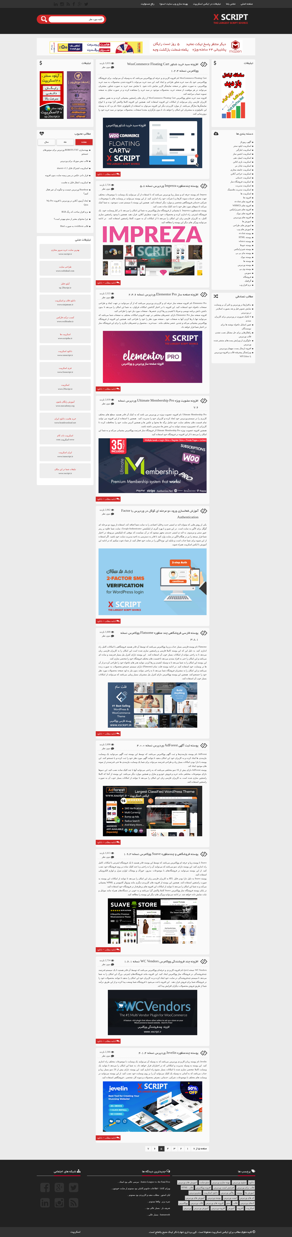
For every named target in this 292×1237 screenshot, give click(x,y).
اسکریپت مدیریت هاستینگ (239, 189)
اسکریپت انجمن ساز (242, 154)
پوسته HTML (245, 237)
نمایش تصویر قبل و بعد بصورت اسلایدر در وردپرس (233, 310)
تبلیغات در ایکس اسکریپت (207, 4)
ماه (65, 142)
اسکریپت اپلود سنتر (242, 146)
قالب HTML (187, 1187)
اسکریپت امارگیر (243, 150)
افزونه (240, 1208)
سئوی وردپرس (239, 1182)
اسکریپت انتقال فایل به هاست (74, 182)
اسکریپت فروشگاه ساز (240, 181)
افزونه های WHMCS (242, 205)
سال (46, 142)
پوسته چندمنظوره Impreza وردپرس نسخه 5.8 (169, 186)
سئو (228, 1203)
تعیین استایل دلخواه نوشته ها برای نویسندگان (236, 326)
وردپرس (187, 1208)
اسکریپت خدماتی (243, 177)
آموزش (231, 1208)
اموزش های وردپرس (187, 1182)
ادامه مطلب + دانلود (106, 174)
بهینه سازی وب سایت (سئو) (174, 4)
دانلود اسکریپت (211, 1193)
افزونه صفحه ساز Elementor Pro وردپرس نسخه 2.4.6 (163, 295)
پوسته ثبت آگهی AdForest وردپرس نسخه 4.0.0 (167, 746)
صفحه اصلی (247, 4)
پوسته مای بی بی (243, 253)
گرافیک (248, 281)
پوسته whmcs (245, 241)
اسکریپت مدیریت (243, 185)
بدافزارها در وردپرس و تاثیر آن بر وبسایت (232, 304)
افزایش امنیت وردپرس (224, 1187)
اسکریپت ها (246, 193)
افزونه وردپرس (218, 1208)
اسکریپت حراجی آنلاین (241, 173)
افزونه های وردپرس (242, 217)
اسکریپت (250, 1208)
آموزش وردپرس (201, 1208)
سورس (248, 273)
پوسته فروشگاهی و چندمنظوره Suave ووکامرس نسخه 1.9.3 (161, 854)
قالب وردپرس (196, 1203)
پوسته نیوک (246, 257)
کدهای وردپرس (247, 1203)
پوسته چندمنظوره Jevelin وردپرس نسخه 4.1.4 (168, 1053)
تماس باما (231, 4)
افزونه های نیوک (243, 213)
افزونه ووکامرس (203, 1187)
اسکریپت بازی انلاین (242, 162)
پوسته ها (247, 261)
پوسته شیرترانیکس (242, 249)
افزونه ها (247, 197)
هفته (84, 142)
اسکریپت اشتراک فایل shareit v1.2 (72, 168)
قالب (235, 1203)
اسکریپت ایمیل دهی (242, 158)
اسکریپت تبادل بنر (243, 166)
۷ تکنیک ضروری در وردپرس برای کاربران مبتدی (233, 318)
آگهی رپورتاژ (245, 142)
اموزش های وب (244, 229)
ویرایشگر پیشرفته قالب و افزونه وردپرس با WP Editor (232, 354)
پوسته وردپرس (244, 265)
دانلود (251, 1182)
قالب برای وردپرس (245, 1187)
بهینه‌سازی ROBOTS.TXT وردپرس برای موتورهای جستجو (65, 152)
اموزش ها (246, 221)
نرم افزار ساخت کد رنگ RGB (75, 212)
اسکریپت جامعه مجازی (240, 170)
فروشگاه (247, 277)
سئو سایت (204, 1182)
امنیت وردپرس (230, 1198)
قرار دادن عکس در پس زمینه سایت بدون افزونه (66, 175)
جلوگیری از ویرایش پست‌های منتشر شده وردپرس (232, 342)
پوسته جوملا (245, 245)
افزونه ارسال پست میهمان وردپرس (235, 348)
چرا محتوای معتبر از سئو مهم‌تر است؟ (71, 219)
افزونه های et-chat (243, 201)
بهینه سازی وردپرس (221, 1182)
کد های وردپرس (247, 1198)
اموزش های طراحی (242, 225)
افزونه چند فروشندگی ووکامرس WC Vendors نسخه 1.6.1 (161, 961)
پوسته (239, 1193)
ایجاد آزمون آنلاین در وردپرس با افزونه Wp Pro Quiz (67, 202)
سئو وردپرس (195, 1193)
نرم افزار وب (245, 285)
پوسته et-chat (245, 233)
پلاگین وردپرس (227, 1193)
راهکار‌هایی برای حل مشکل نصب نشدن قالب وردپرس (233, 334)
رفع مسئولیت (147, 4)
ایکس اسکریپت (220, 1232)
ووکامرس (183, 1203)
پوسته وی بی (245, 269)
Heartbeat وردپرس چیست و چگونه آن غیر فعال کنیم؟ (67, 191)
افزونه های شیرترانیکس (240, 209)
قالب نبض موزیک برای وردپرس (74, 161)
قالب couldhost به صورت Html (74, 226)
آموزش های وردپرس (195, 1198)
